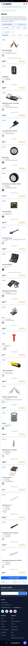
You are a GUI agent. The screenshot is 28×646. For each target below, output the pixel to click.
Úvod (12, 618)
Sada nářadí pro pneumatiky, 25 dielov (11, 184)
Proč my (13, 624)
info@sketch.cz (17, 607)
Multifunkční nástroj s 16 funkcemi (10, 103)
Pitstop (4, 423)
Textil (2, 618)
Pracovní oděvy (4, 629)
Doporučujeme (5, 35)
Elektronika (3, 621)
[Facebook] (2, 611)
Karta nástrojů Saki (7, 477)
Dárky (2, 624)
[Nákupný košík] (26, 4)
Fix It (3, 317)
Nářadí (11, 10)
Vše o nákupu (14, 626)
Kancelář (3, 626)
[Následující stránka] (26, 582)
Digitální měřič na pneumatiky (9, 449)
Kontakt (13, 635)
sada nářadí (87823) (7, 264)
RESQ (3, 344)
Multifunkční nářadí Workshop (9, 291)
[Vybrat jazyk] (27, 1)
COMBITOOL (5, 76)
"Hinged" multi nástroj (7, 370)
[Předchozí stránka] (12, 582)
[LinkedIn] (11, 611)
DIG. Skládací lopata (7, 238)
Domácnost (7, 10)
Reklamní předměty (15, 621)
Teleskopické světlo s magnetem (10, 532)
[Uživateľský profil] (24, 4)
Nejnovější (13, 35)
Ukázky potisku (14, 629)
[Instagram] (6, 611)
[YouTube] (15, 611)
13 (23, 582)
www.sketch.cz (4, 602)
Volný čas (3, 635)
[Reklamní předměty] (2, 4)
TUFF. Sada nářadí (6, 211)
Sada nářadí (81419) (7, 50)
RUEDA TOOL (5, 157)
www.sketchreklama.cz (6, 604)
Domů (3, 10)
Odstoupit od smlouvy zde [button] (17, 637)
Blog (12, 632)
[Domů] (7, 4)
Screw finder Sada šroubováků (9, 131)
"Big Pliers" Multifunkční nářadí (9, 397)
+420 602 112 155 (7, 607)
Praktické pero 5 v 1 (7, 505)
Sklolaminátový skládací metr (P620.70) (12, 560)
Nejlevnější (20, 35)
